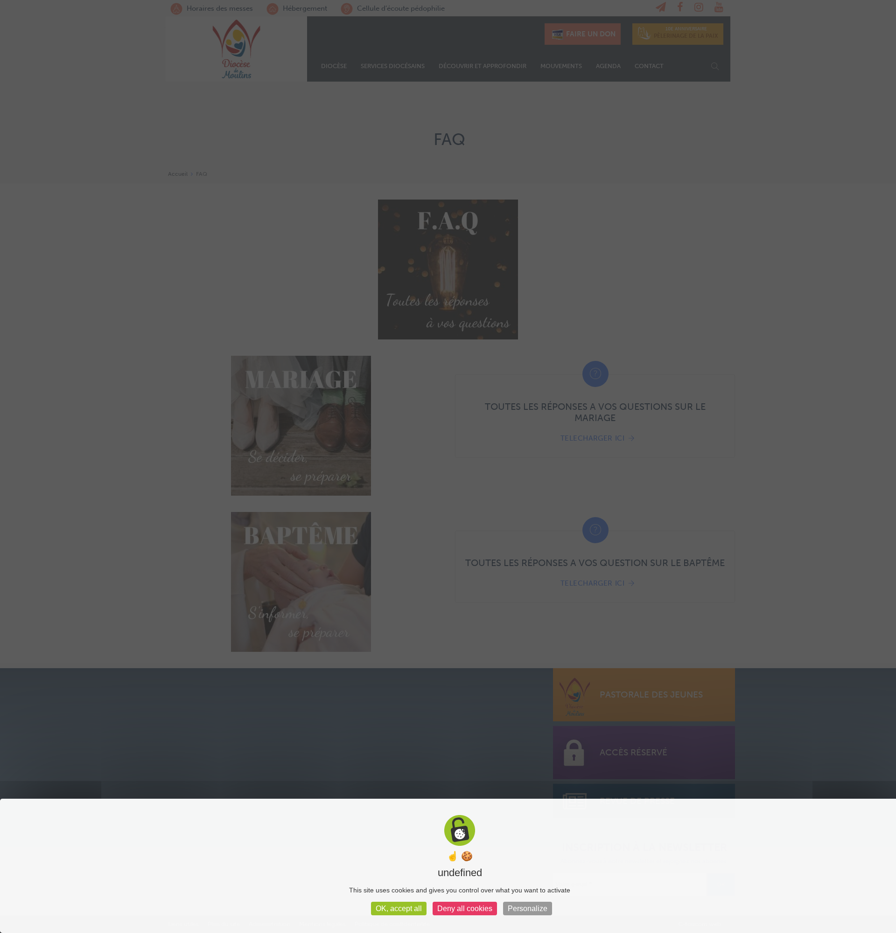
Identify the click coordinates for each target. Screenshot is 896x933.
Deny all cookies (464, 908)
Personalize (527, 908)
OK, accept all (399, 908)
